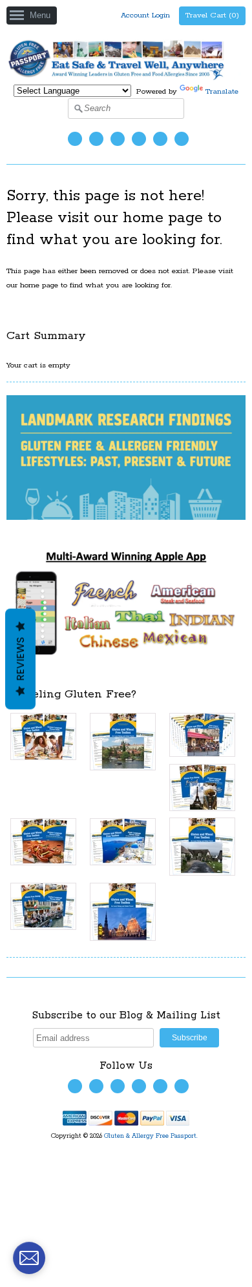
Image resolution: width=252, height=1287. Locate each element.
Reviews (20, 659)
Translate (221, 91)
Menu (40, 15)
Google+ (181, 139)
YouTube (117, 139)
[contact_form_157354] (29, 1258)
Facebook (96, 139)
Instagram (139, 139)
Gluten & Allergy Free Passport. (152, 1136)
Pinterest (160, 139)
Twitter (75, 139)
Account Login (145, 15)
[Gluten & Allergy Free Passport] (126, 78)
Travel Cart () (212, 15)
